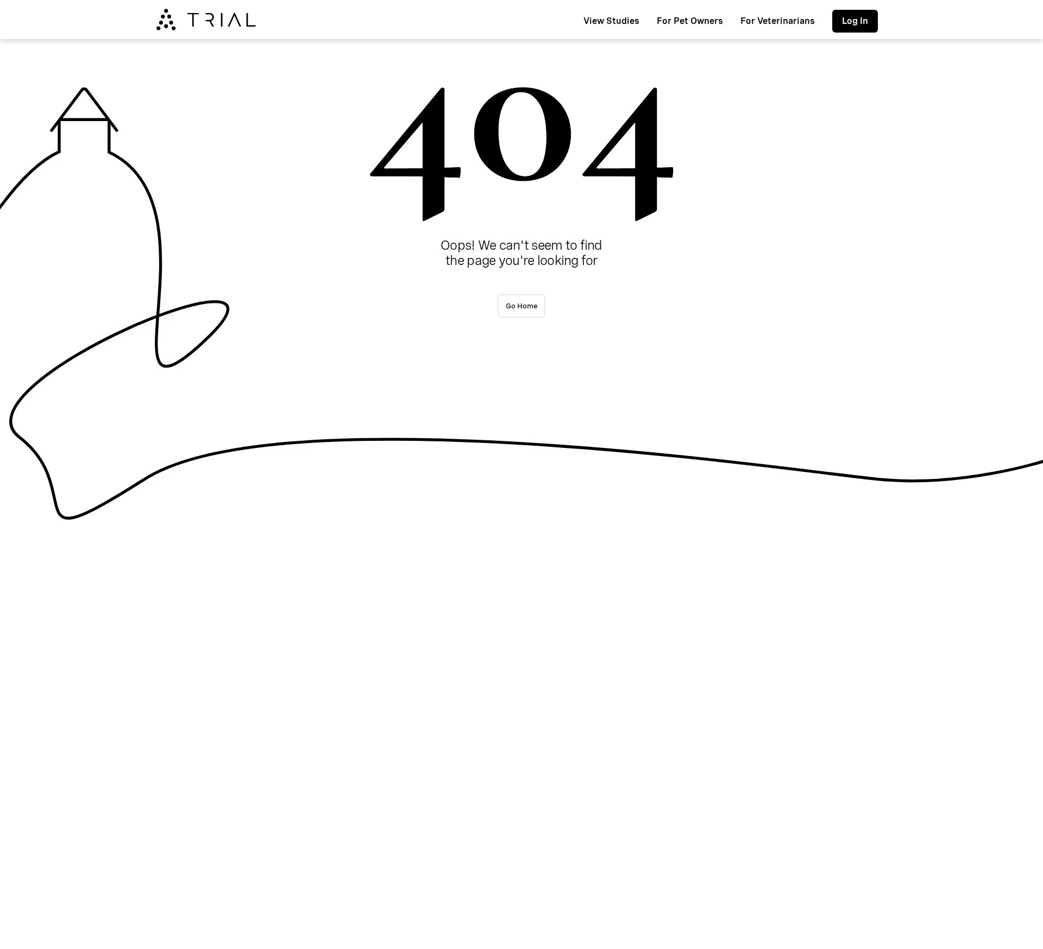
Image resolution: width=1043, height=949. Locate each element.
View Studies (611, 21)
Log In (855, 21)
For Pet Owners (690, 21)
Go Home (522, 305)
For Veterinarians (777, 21)
